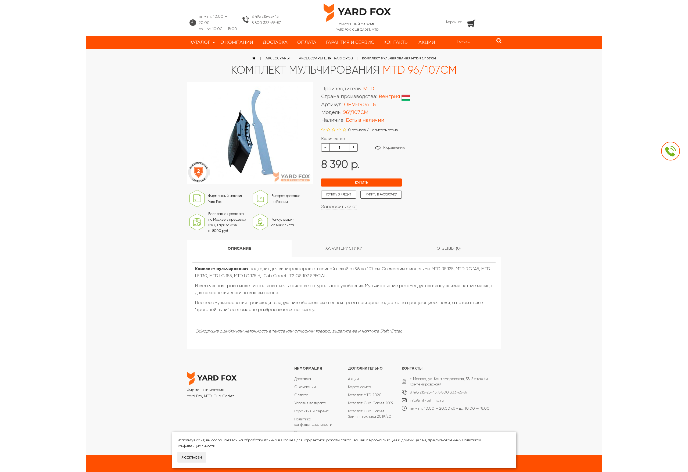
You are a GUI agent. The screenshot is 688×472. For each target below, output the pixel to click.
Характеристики (344, 248)
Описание (239, 248)
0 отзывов (357, 130)
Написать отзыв (384, 130)
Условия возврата (310, 403)
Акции (353, 379)
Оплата (301, 395)
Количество (333, 138)
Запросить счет (339, 206)
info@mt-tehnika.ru (427, 400)
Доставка (302, 379)
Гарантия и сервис (311, 411)
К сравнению (394, 147)
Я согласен (192, 457)
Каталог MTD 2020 (365, 395)
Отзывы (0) (449, 248)
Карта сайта (359, 387)
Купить (361, 182)
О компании (305, 387)
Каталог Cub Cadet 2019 (370, 403)
